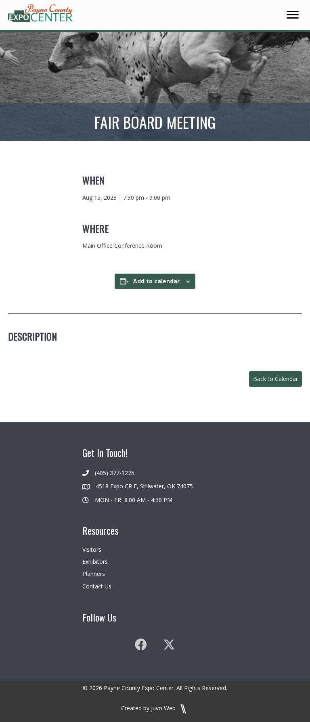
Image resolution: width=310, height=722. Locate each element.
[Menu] (292, 15)
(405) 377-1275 (114, 473)
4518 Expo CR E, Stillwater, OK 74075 (144, 486)
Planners (93, 574)
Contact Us (96, 586)
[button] (275, 379)
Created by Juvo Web (149, 708)
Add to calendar (156, 281)
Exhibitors (95, 561)
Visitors (91, 549)
